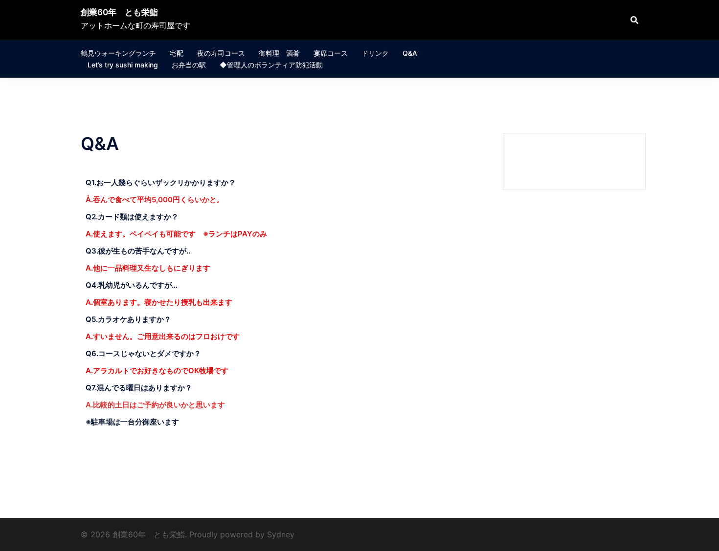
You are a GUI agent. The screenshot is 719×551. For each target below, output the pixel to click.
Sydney (280, 534)
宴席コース (331, 53)
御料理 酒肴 (279, 53)
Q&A (410, 53)
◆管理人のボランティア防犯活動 (271, 65)
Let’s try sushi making (123, 65)
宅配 (176, 53)
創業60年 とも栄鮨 (119, 12)
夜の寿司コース (221, 53)
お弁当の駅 (189, 65)
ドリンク (375, 53)
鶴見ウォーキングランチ (118, 53)
